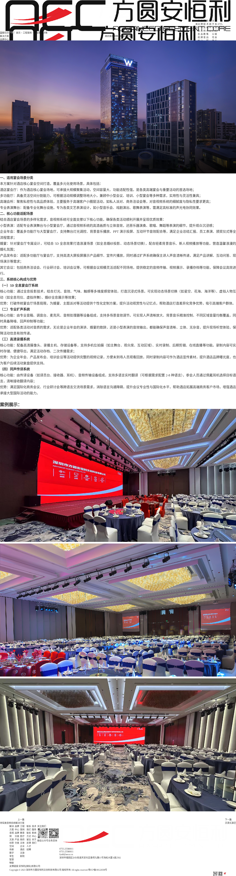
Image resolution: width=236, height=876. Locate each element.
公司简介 (213, 39)
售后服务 (207, 39)
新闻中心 (34, 835)
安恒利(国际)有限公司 (29, 866)
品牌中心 (4, 39)
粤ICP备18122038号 (97, 870)
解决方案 (4, 36)
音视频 (199, 37)
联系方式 (216, 39)
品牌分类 (202, 39)
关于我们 (34, 841)
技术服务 (34, 828)
